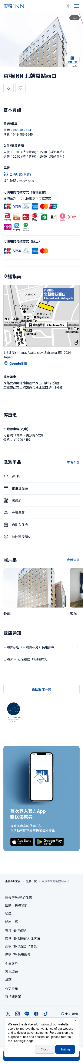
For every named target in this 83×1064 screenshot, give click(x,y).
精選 (8, 913)
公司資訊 (11, 988)
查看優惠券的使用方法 (26, 826)
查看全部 (73, 462)
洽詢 (8, 979)
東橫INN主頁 (13, 881)
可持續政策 (13, 996)
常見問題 (11, 971)
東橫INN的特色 (16, 930)
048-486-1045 (23, 130)
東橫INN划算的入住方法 (22, 938)
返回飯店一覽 (41, 689)
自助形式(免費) (20, 174)
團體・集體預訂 (16, 905)
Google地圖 (18, 363)
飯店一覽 (31, 881)
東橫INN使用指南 (17, 954)
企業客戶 (11, 963)
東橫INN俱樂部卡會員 (21, 946)
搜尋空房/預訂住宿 (18, 897)
